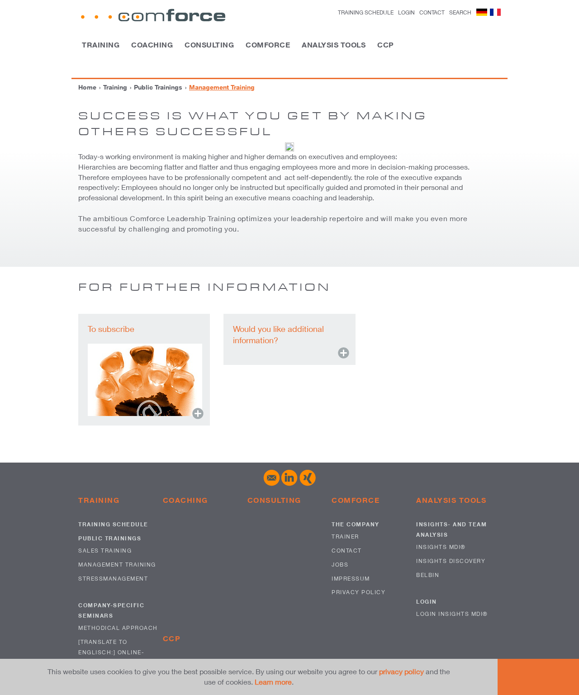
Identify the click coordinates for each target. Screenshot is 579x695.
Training (100, 44)
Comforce (268, 44)
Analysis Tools (333, 44)
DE (481, 12)
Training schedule (366, 12)
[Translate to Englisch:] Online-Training (111, 652)
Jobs (340, 564)
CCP (385, 44)
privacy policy (401, 671)
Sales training (105, 550)
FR (495, 12)
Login (426, 601)
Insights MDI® (441, 547)
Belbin (427, 575)
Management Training (117, 564)
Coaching (152, 44)
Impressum (351, 578)
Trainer (345, 536)
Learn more (273, 681)
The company (356, 524)
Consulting (209, 44)
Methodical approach (118, 627)
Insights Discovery (450, 561)
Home (87, 87)
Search (460, 12)
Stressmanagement (113, 578)
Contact (432, 12)
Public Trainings (158, 87)
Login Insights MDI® (452, 613)
